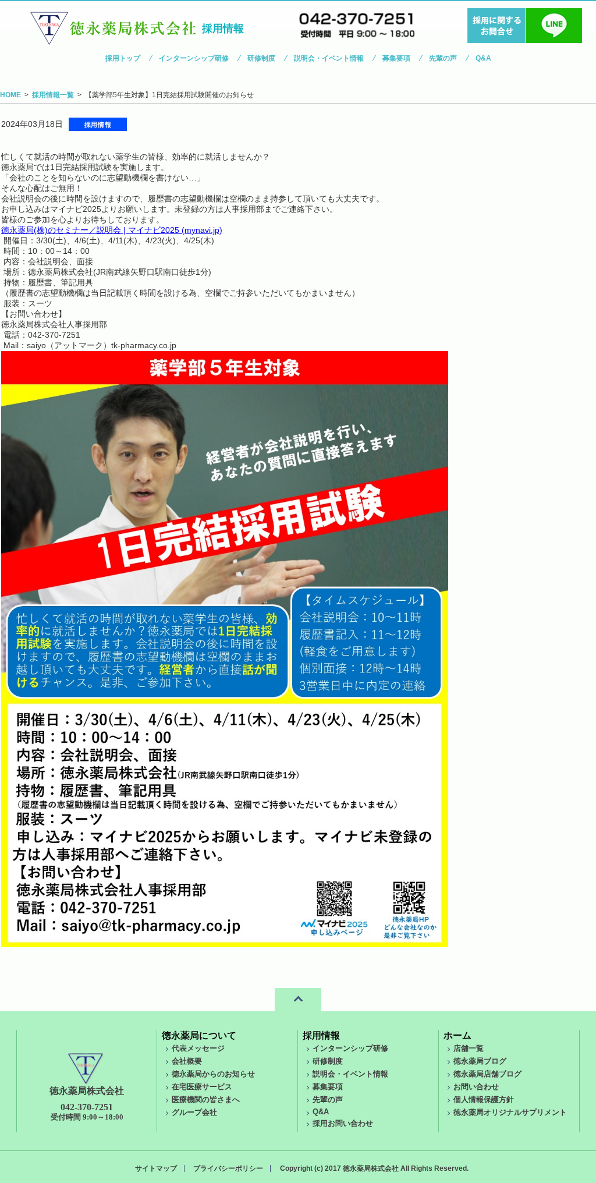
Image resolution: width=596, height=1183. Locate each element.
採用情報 (321, 1035)
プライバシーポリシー (228, 1168)
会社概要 (187, 1061)
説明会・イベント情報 (329, 58)
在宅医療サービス (202, 1087)
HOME (10, 95)
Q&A (483, 58)
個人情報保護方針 (483, 1100)
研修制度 (261, 58)
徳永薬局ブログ (479, 1061)
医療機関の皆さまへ (206, 1100)
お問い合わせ (476, 1087)
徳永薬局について (199, 1035)
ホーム (457, 1035)
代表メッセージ (198, 1048)
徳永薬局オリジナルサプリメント (510, 1112)
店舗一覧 (468, 1048)
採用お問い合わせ (343, 1124)
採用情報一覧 (53, 95)
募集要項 (396, 58)
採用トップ (122, 58)
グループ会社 (194, 1112)
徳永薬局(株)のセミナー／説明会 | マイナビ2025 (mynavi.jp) (111, 230)
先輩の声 (443, 58)
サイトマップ (156, 1168)
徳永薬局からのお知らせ (213, 1074)
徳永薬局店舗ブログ (487, 1074)
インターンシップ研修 (194, 58)
